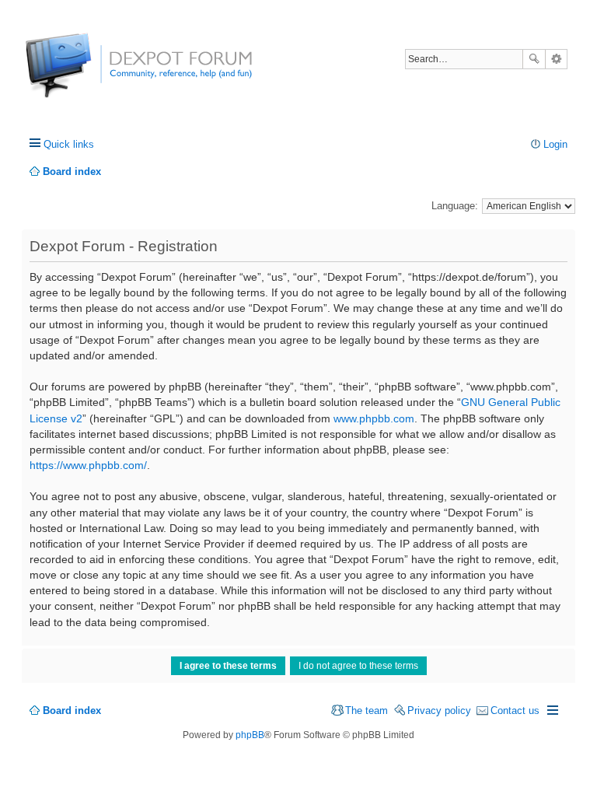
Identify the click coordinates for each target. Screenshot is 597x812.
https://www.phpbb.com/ (88, 465)
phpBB (250, 735)
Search (534, 59)
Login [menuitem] (555, 144)
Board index (72, 710)
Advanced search (556, 59)
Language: (454, 206)
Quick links (69, 144)
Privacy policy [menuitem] (439, 710)
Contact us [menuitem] (515, 710)
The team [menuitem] (366, 710)
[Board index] (83, 73)
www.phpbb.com (373, 418)
